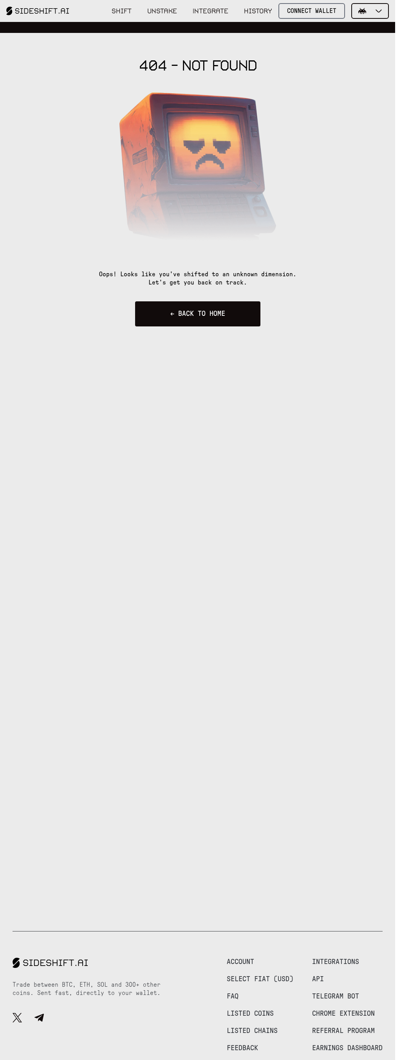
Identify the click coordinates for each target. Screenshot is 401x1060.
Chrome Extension (343, 1013)
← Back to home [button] (197, 313)
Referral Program (343, 1031)
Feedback (242, 1048)
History (258, 11)
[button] (370, 11)
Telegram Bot (335, 996)
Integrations (335, 962)
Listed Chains (252, 1031)
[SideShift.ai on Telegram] (39, 1019)
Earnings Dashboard (347, 1048)
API (318, 979)
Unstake (162, 11)
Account (240, 962)
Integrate (210, 11)
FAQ (232, 996)
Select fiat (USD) (260, 979)
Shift (122, 11)
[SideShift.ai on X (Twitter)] (17, 1019)
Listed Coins (250, 1013)
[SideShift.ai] (37, 11)
